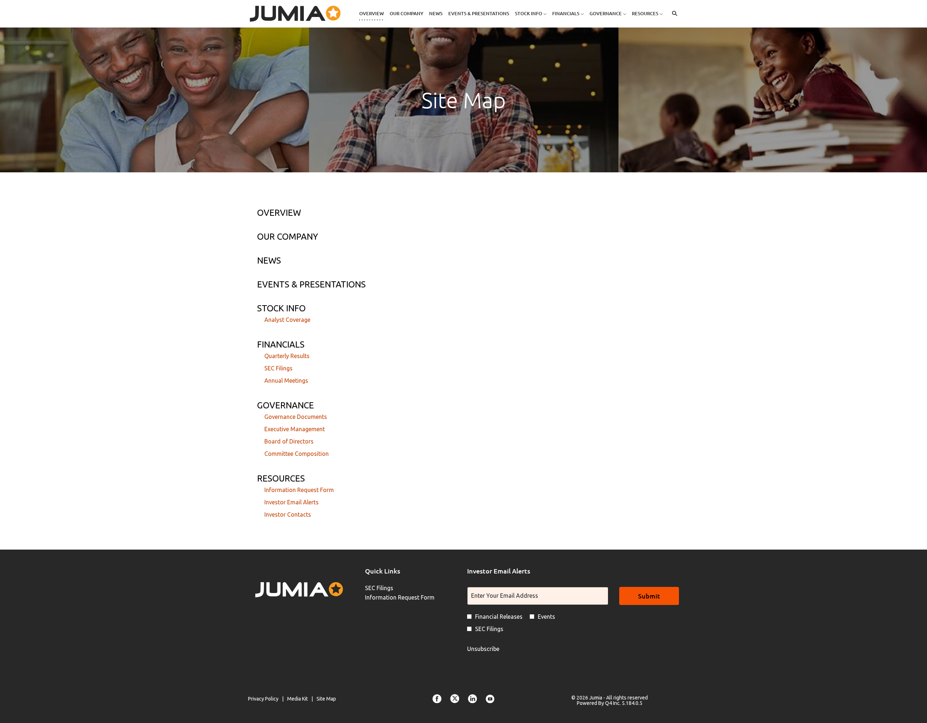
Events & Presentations (311, 284)
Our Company (287, 236)
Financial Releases (499, 616)
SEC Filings (278, 368)
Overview (279, 213)
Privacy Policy (263, 699)
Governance (285, 405)
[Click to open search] (672, 13)
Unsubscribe (483, 649)
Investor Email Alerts (291, 502)
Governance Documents (295, 416)
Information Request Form (299, 490)
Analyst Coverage (287, 319)
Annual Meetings (286, 380)
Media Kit (297, 699)
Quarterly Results (287, 356)
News (269, 260)
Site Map (326, 699)
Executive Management (294, 429)
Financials (281, 344)
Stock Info (281, 308)
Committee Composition (296, 453)
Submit (649, 596)
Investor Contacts (287, 514)
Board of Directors (289, 441)
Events (546, 616)
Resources (281, 478)
